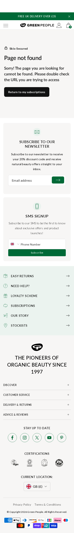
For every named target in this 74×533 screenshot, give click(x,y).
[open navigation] (5, 25)
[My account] (59, 25)
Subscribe (37, 252)
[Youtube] (49, 438)
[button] (69, 16)
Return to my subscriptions (26, 92)
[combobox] (14, 244)
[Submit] (58, 180)
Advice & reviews (15, 414)
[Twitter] (37, 438)
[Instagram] (24, 438)
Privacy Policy (22, 504)
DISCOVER (10, 385)
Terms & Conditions (47, 504)
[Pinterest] (61, 438)
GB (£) (38, 486)
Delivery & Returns (17, 405)
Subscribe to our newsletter (37, 143)
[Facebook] (12, 438)
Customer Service (16, 395)
